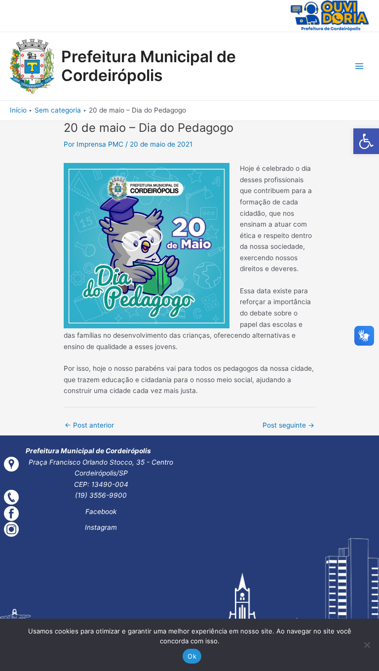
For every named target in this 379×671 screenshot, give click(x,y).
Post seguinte (288, 425)
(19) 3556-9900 (101, 495)
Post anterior (89, 425)
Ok (192, 656)
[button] (366, 141)
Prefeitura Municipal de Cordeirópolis (148, 66)
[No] (367, 645)
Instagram (101, 527)
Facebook (100, 511)
